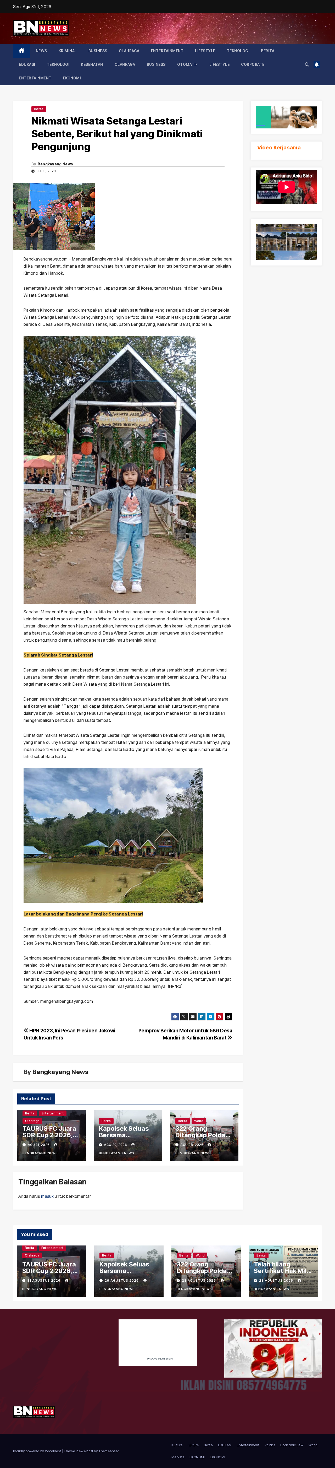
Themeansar (109, 1451)
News (41, 50)
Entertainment (167, 50)
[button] (307, 64)
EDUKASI (27, 64)
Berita (267, 50)
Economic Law (291, 1445)
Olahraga (129, 50)
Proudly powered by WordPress (37, 1451)
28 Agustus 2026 (199, 1280)
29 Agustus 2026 (122, 1280)
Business (97, 50)
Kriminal (68, 50)
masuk (47, 1196)
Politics (270, 1445)
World (198, 1121)
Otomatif (187, 64)
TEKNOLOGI (238, 50)
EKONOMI (72, 78)
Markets (177, 1457)
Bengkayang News (55, 164)
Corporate (253, 64)
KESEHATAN (92, 64)
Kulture (176, 1445)
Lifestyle (205, 50)
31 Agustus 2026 (44, 1280)
